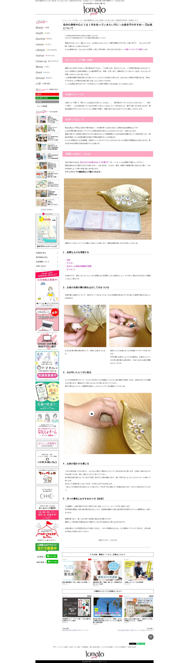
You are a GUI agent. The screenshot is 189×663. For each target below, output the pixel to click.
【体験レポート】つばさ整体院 (133, 582)
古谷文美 (113, 540)
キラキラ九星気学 (120, 647)
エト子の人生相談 (107, 647)
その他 (89, 596)
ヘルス (81, 20)
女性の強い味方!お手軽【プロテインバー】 (75, 630)
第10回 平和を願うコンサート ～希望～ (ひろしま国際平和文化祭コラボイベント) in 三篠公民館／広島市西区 (107, 620)
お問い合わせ (41, 266)
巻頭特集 (85, 647)
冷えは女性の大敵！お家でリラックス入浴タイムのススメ (136, 630)
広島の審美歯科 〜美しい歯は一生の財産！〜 (76, 582)
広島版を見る (41, 253)
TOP (54, 647)
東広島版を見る (42, 257)
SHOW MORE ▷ (47, 210)
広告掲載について (42, 262)
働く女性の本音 (95, 647)
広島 (90, 559)
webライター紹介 (74, 647)
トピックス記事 (72, 20)
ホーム (64, 20)
